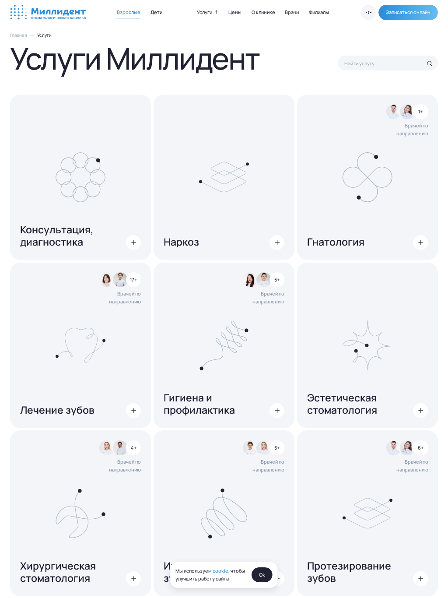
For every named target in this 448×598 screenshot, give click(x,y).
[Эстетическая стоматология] (367, 345)
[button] (408, 12)
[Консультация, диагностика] (80, 177)
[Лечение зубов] (80, 345)
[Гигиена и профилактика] (224, 345)
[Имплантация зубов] (224, 513)
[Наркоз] (224, 177)
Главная (18, 35)
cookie (220, 570)
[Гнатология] (367, 177)
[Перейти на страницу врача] (393, 111)
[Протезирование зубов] (367, 513)
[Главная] (48, 13)
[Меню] (368, 12)
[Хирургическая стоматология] (80, 513)
